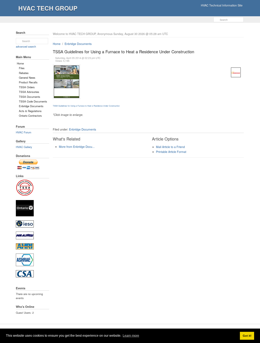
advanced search (26, 46)
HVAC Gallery (24, 147)
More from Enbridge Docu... (77, 147)
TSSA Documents (29, 97)
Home (57, 44)
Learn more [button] (131, 335)
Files (22, 68)
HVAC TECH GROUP (47, 8)
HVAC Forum (23, 132)
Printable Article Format (171, 152)
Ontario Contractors (30, 116)
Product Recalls (28, 82)
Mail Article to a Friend (170, 147)
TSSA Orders (27, 87)
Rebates (24, 73)
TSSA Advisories (29, 92)
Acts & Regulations (30, 111)
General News (27, 77)
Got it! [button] (247, 335)
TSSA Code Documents (33, 101)
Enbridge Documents (78, 44)
